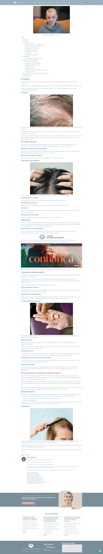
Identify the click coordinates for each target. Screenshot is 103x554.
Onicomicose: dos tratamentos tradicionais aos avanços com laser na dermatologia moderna (72, 519)
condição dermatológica (45, 81)
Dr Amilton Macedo (31, 457)
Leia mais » (25, 532)
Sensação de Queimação (31, 54)
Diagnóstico (26, 56)
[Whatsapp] (88, 2)
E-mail (48, 549)
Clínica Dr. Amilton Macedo (30, 240)
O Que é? (25, 41)
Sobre (22, 454)
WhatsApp (42, 269)
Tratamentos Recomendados (30, 59)
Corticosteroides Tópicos (31, 61)
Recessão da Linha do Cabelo (33, 46)
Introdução (26, 39)
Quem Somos (64, 2)
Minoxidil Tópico (29, 66)
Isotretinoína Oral (29, 68)
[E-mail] (45, 550)
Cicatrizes (27, 53)
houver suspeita (27, 222)
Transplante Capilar (30, 71)
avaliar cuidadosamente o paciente (51, 368)
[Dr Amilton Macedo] (24, 461)
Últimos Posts (27, 454)
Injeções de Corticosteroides (32, 63)
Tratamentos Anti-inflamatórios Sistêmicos (36, 70)
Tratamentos (49, 2)
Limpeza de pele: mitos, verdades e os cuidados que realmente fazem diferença (30, 518)
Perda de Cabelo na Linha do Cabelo (34, 44)
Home (36, 2)
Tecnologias (57, 2)
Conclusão (26, 76)
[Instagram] (84, 2)
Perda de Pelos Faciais (31, 51)
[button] (99, 551)
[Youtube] (86, 2)
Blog (69, 2)
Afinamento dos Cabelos (31, 49)
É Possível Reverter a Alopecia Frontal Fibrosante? (36, 73)
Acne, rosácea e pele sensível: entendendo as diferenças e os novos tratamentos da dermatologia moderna (51, 519)
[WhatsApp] (45, 547)
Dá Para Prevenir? (27, 75)
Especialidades (41, 2)
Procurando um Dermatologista (33, 58)
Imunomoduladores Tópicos (32, 65)
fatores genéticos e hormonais (71, 137)
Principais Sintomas (28, 43)
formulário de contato (64, 269)
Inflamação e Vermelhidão (32, 48)
